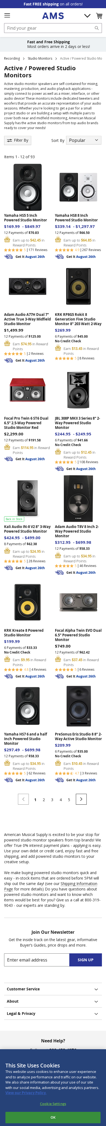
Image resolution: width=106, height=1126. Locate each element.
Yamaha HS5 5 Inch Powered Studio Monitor (25, 217)
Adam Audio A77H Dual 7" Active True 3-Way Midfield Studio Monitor (27, 319)
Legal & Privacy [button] (21, 1013)
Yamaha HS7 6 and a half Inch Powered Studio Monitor (25, 739)
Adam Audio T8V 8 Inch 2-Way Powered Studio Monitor (77, 531)
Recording (12, 58)
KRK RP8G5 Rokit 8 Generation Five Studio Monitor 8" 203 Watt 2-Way (78, 319)
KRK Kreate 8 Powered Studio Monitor (23, 632)
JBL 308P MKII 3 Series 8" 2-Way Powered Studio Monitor (77, 423)
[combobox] (53, 28)
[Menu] (7, 15)
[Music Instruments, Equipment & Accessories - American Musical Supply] (53, 16)
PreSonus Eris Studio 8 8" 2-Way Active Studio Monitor (78, 736)
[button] (99, 15)
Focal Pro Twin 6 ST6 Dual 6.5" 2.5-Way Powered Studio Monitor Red (26, 423)
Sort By (57, 140)
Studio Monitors (40, 58)
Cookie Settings (53, 1103)
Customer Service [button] (23, 988)
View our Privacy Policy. (25, 1092)
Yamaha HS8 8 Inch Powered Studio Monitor (76, 217)
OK (53, 1117)
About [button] (12, 1001)
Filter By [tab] (21, 140)
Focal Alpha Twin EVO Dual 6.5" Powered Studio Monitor (78, 635)
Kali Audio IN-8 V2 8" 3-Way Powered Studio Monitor (27, 529)
